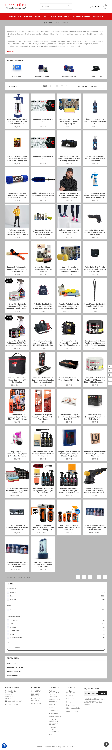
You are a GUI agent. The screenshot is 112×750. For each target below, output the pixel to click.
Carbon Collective (57, 638)
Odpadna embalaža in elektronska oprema (53, 722)
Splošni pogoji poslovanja (54, 700)
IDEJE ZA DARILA (13, 658)
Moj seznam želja (73, 708)
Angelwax (57, 627)
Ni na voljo (57, 599)
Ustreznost (97, 86)
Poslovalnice (54, 710)
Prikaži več (10, 52)
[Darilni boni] (16, 68)
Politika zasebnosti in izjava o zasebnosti (54, 693)
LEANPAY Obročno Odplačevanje (54, 729)
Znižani (57, 610)
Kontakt (52, 734)
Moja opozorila (72, 711)
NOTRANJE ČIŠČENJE (35, 700)
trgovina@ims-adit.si (16, 701)
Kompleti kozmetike (43, 76)
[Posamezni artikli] (69, 68)
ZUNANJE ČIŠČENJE (35, 695)
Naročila (69, 696)
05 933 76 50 (13, 704)
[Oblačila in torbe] (95, 68)
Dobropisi (70, 699)
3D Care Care (57, 620)
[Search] (69, 6)
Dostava (52, 704)
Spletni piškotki (55, 716)
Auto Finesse (57, 631)
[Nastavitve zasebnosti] (4, 745)
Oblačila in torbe (95, 76)
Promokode (70, 705)
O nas (51, 707)
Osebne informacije (70, 692)
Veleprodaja (53, 713)
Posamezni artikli (69, 76)
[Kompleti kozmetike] (43, 68)
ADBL (57, 624)
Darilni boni (16, 76)
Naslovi (69, 702)
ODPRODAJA (36, 691)
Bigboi (57, 634)
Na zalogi (57, 592)
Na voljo (57, 596)
